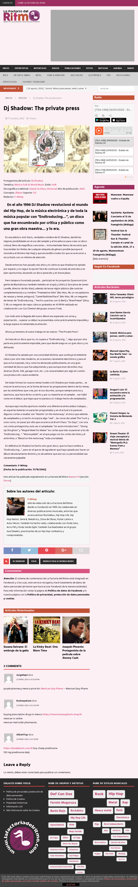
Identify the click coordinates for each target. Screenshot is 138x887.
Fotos (89, 68)
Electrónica (95, 75)
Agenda (117, 68)
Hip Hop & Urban (22, 75)
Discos (55, 68)
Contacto (7, 3)
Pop (109, 75)
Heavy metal (103, 810)
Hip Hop (116, 794)
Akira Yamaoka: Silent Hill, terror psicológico (122, 296)
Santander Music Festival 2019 (61, 867)
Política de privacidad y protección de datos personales (24, 793)
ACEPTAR (70, 885)
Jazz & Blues (76, 75)
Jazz (106, 830)
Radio (130, 68)
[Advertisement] (94, 35)
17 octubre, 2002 (16, 118)
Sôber (65, 837)
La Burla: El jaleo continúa (119, 373)
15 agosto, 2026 (118, 378)
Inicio (6, 68)
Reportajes (40, 68)
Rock (5, 75)
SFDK (71, 825)
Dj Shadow (37, 181)
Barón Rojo (57, 811)
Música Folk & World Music (29, 185)
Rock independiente (113, 824)
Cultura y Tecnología (34, 82)
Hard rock (121, 859)
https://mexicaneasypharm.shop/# (62, 714)
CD (34, 193)
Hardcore (116, 830)
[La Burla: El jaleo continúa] (100, 375)
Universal (52, 189)
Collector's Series (57, 849)
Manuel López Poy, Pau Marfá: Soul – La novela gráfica (121, 354)
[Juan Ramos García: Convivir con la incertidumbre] (100, 316)
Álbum (19, 193)
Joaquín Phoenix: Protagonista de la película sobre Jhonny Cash (74, 652)
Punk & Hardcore (56, 75)
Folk (54, 185)
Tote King (80, 867)
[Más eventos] (100, 259)
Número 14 (74, 477)
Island (32, 189)
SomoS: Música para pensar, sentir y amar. (121, 334)
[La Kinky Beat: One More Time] (46, 630)
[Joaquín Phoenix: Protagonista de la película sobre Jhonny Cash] (76, 630)
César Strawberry (57, 855)
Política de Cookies (15, 799)
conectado (33, 772)
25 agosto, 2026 (119, 322)
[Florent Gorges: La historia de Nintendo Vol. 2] (100, 417)
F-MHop (19, 197)
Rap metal (109, 853)
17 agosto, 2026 (118, 361)
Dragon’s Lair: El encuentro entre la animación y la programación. (120, 394)
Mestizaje (121, 854)
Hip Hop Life (78, 818)
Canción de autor (118, 842)
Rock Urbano (115, 848)
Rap (125, 802)
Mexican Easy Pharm (52, 689)
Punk (119, 810)
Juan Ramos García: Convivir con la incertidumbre (120, 316)
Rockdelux (77, 811)
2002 (82, 189)
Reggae (97, 853)
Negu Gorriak (75, 831)
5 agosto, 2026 (118, 423)
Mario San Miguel (70, 843)
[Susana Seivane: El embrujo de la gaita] (17, 630)
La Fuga (76, 837)
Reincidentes (74, 861)
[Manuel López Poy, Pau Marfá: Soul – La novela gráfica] (100, 355)
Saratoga (80, 872)
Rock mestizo (100, 842)
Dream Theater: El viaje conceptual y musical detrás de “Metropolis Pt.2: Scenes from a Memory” (119, 441)
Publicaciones (72, 68)
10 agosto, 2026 (118, 402)
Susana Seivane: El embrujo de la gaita (16, 649)
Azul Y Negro (74, 855)
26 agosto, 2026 (119, 301)
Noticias (103, 68)
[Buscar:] (116, 89)
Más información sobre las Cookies (23, 810)
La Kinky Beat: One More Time (45, 649)
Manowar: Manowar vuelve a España (122, 197)
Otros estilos (10, 82)
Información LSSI (14, 807)
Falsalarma (73, 849)
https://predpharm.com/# (18, 748)
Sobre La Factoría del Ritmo (31, 3)
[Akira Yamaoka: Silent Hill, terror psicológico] (100, 298)
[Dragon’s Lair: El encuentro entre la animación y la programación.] (100, 393)
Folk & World (123, 75)
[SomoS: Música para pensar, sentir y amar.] (100, 337)
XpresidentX (57, 825)
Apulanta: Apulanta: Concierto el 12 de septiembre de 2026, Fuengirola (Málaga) (122, 219)
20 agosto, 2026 (119, 340)
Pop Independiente (120, 836)
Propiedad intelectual (16, 803)
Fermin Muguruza (63, 802)
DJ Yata (54, 838)
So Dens (41, 189)
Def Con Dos (61, 794)
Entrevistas (21, 68)
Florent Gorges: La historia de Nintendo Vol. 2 (121, 416)
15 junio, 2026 (118, 452)
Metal (39, 75)
